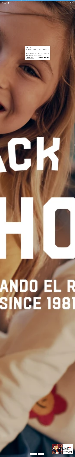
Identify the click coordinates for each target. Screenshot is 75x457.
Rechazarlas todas (40, 57)
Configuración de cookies (30, 57)
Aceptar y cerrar (47, 57)
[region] (37, 53)
